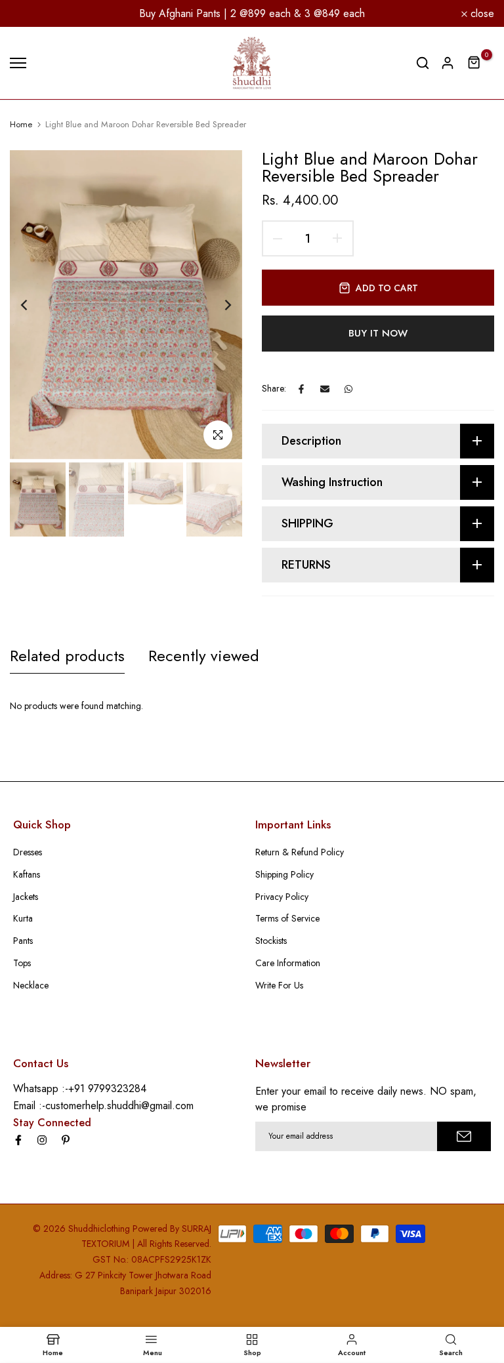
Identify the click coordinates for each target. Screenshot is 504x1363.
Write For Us (279, 985)
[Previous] (34, 304)
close (29, 14)
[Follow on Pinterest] (65, 1140)
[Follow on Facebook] (18, 1140)
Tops (22, 962)
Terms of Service (287, 918)
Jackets (25, 896)
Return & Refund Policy (299, 852)
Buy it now (378, 333)
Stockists (271, 940)
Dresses (27, 852)
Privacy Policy (281, 896)
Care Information (287, 962)
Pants (23, 940)
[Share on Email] (325, 389)
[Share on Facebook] (301, 389)
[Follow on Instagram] (42, 1140)
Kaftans (26, 874)
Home (21, 125)
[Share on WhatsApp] (348, 389)
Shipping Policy (284, 874)
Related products (67, 655)
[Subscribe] (464, 1136)
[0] (474, 63)
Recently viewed (203, 655)
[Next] (217, 304)
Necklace (31, 985)
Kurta (23, 918)
